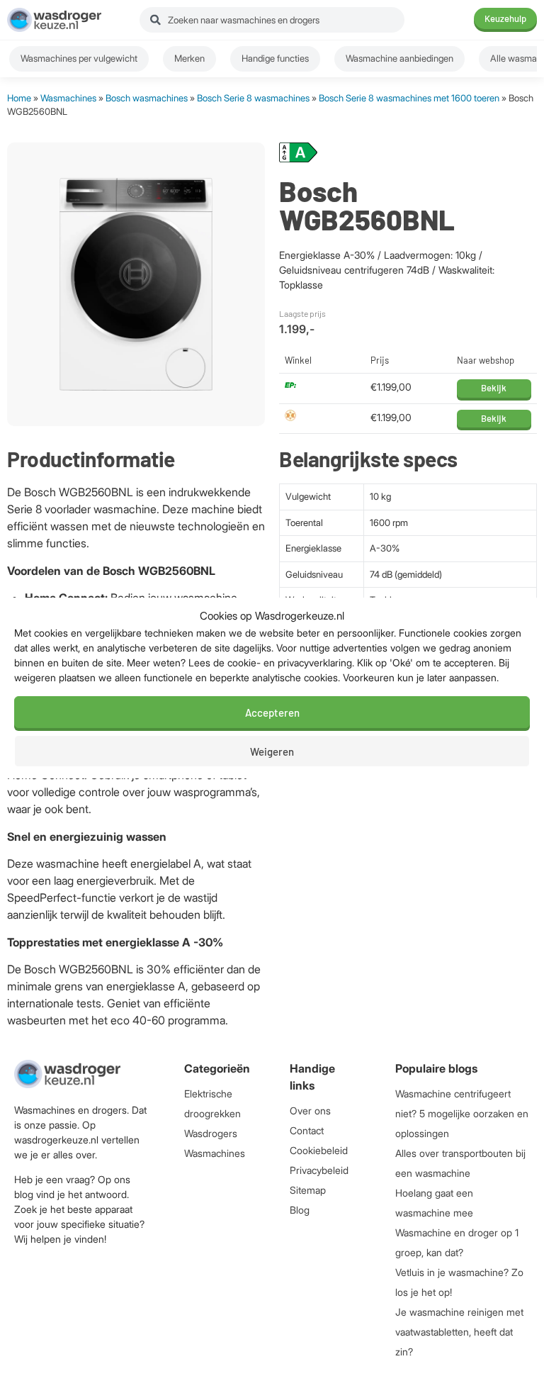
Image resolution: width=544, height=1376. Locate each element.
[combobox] (272, 20)
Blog (300, 1210)
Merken (189, 58)
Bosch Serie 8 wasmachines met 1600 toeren (409, 98)
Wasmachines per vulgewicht (79, 58)
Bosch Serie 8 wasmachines (253, 98)
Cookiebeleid (319, 1150)
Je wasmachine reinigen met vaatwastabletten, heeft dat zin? (459, 1332)
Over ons (310, 1110)
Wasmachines (68, 98)
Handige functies (275, 58)
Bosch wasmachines (147, 98)
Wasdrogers (210, 1133)
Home (19, 98)
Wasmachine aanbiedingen (399, 58)
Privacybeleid (319, 1170)
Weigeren (272, 751)
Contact (307, 1130)
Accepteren (272, 712)
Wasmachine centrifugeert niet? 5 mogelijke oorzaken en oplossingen (461, 1113)
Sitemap (308, 1190)
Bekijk (493, 387)
